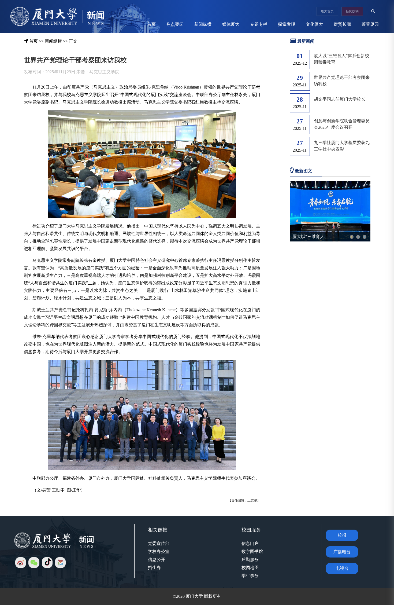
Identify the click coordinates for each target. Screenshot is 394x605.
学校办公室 (158, 551)
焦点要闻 (175, 24)
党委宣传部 (158, 543)
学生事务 (250, 575)
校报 (342, 535)
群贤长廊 (342, 24)
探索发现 (286, 24)
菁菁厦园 (370, 24)
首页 (151, 24)
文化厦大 (314, 24)
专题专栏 (258, 24)
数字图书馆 (252, 551)
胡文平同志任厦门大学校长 (339, 99)
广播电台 (342, 551)
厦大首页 (327, 11)
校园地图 (250, 567)
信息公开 (156, 559)
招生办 (154, 567)
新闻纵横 (202, 24)
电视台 (342, 568)
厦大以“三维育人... (310, 236)
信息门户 (250, 543)
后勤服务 (250, 559)
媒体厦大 (230, 24)
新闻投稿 (352, 11)
